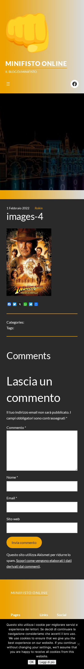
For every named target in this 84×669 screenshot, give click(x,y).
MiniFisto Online (36, 63)
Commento (16, 427)
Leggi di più (47, 662)
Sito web (13, 519)
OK (32, 662)
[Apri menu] (8, 84)
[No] (78, 644)
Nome (12, 477)
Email (11, 498)
